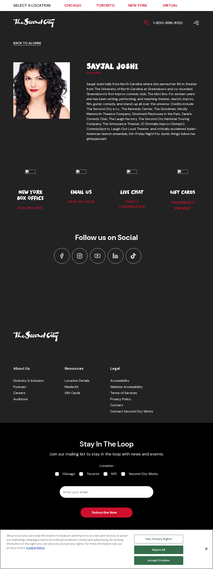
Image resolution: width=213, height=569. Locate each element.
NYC (114, 474)
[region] (106, 549)
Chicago (69, 474)
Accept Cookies (159, 560)
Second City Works (143, 474)
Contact (116, 405)
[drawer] (191, 23)
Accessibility (119, 380)
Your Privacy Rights (158, 539)
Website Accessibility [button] (126, 387)
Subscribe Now (104, 512)
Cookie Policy (35, 548)
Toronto (93, 474)
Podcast (19, 387)
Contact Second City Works (131, 411)
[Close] (206, 548)
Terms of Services (123, 393)
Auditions (20, 399)
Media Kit (72, 387)
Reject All (158, 550)
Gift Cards (72, 393)
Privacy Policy (120, 399)
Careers (19, 393)
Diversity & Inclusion (28, 380)
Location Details (77, 380)
